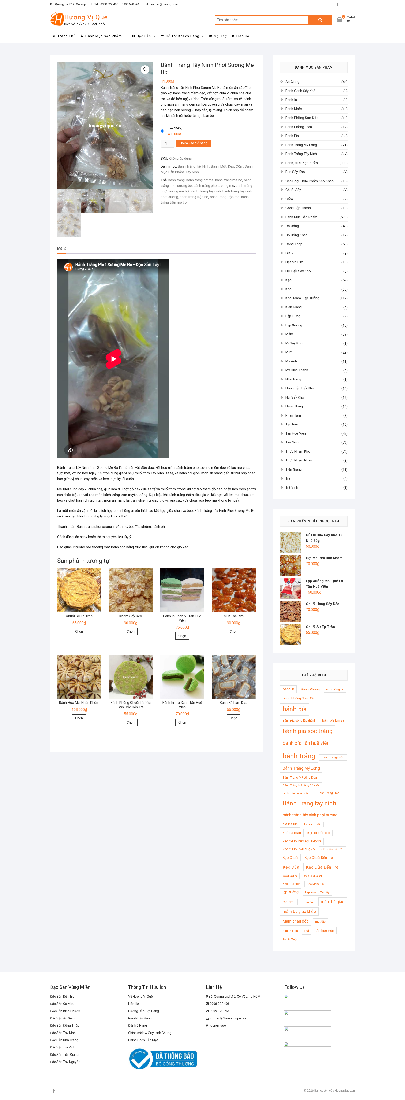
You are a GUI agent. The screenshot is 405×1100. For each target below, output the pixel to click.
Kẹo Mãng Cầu (316, 884)
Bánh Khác (293, 109)
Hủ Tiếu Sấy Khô (298, 271)
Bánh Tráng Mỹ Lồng (301, 145)
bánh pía (295, 709)
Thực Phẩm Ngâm (299, 460)
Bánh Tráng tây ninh (206, 191)
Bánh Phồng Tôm (298, 127)
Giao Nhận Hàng (140, 1018)
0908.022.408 (219, 1004)
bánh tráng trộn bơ (194, 197)
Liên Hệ (242, 36)
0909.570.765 (219, 1011)
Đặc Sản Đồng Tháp (64, 1025)
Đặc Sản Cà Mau (62, 1004)
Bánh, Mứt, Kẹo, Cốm (227, 166)
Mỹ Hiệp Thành (296, 370)
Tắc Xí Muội (290, 939)
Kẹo (288, 280)
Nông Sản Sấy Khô (299, 388)
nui (306, 931)
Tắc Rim (291, 424)
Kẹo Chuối (290, 858)
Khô (288, 289)
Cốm (289, 199)
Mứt (288, 352)
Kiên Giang (293, 307)
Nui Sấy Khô (294, 397)
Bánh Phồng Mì (335, 689)
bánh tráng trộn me (225, 197)
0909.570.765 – (131, 4)
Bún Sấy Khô (295, 172)
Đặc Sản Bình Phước (65, 1011)
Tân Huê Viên (295, 433)
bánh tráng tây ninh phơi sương (310, 815)
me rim (288, 902)
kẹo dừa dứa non (313, 876)
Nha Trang (293, 379)
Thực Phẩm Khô (297, 451)
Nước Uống (294, 406)
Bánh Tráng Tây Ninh (193, 166)
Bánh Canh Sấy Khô (300, 91)
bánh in (288, 689)
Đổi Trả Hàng (137, 1025)
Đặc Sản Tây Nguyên (65, 1062)
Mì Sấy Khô (294, 343)
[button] (145, 69)
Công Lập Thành (298, 208)
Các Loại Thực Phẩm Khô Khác (309, 181)
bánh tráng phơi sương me (214, 186)
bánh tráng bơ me (200, 180)
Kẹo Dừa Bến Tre (322, 867)
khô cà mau (292, 833)
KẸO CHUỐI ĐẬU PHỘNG (299, 849)
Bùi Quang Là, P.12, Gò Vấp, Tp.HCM (74, 4)
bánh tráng (176, 180)
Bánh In (291, 100)
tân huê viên (324, 931)
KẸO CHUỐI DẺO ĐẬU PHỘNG (302, 841)
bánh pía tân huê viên (306, 743)
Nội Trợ (220, 36)
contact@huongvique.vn (165, 4)
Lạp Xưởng (293, 325)
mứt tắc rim (290, 931)
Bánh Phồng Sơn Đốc (301, 118)
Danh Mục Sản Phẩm (103, 36)
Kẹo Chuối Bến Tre (319, 858)
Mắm (289, 334)
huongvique (217, 1025)
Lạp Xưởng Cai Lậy (317, 892)
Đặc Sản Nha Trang (64, 1040)
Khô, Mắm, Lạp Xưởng (302, 298)
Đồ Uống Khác (296, 235)
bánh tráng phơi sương (297, 793)
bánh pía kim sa (333, 720)
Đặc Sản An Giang (63, 1018)
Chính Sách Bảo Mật (143, 1040)
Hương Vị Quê (86, 17)
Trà (287, 478)
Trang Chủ (66, 36)
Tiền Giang (293, 469)
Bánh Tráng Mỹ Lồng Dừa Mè (301, 785)
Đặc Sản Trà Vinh (62, 1047)
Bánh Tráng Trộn (328, 793)
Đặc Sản (144, 36)
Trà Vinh (291, 487)
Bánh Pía (292, 136)
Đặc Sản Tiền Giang (64, 1054)
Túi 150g (175, 128)
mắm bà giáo (332, 901)
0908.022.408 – (110, 4)
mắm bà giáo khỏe (299, 911)
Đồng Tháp (293, 244)
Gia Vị (290, 253)
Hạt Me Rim (294, 262)
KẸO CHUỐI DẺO (319, 833)
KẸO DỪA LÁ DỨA (332, 849)
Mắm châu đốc (296, 921)
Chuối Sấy (293, 190)
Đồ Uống (292, 226)
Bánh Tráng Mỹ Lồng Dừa (300, 777)
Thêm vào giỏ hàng (193, 143)
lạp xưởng (291, 892)
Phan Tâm (293, 415)
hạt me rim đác (312, 824)
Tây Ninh (192, 172)
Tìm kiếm (320, 20)
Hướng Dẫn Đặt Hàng (143, 1011)
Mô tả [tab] (61, 249)
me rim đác (307, 902)
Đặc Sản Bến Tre (62, 996)
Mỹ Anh (291, 361)
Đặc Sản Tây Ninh (63, 1033)
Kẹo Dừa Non (291, 884)
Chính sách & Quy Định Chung (149, 1033)
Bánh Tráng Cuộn (333, 757)
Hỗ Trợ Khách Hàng (182, 36)
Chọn (79, 631)
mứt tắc (320, 921)
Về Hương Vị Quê (140, 996)
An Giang (292, 82)
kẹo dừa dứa (290, 876)
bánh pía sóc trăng (308, 731)
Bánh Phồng (310, 689)
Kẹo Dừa (291, 867)
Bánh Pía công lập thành (299, 720)
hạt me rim (290, 824)
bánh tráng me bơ (228, 180)
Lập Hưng (292, 316)
